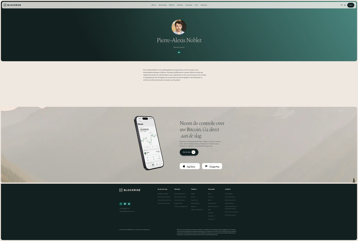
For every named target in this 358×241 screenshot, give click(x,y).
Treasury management (180, 206)
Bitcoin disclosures (230, 200)
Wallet (193, 193)
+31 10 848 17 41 (124, 208)
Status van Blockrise (197, 209)
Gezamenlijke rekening (164, 200)
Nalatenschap (178, 203)
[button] (162, 5)
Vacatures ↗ (212, 219)
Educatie (210, 213)
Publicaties (211, 216)
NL (345, 5)
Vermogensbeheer (179, 193)
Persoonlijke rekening (164, 197)
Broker (193, 197)
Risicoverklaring (229, 203)
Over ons (210, 197)
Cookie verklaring (230, 197)
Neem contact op (213, 206)
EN (342, 5)
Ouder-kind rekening (164, 203)
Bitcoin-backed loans (180, 197)
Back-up (193, 206)
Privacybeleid (229, 193)
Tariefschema (212, 203)
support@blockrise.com (127, 211)
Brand (210, 200)
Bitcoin (154, 5)
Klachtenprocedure (230, 215)
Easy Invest (194, 200)
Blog (209, 209)
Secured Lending (179, 200)
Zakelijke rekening (163, 193)
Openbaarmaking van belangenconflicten (231, 207)
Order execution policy (231, 212)
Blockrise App (195, 203)
